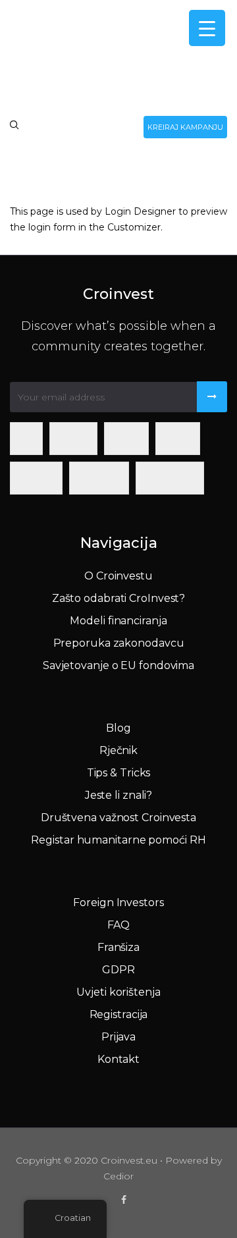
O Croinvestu (118, 576)
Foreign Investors (118, 902)
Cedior (118, 1176)
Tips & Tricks (119, 773)
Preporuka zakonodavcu (118, 643)
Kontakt (118, 1059)
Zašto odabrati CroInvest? (119, 598)
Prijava (118, 1037)
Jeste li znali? (119, 795)
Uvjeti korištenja (118, 992)
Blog (118, 728)
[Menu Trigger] (207, 28)
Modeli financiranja (118, 620)
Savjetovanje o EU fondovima (118, 665)
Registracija (119, 1014)
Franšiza (118, 947)
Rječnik (118, 750)
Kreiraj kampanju (185, 127)
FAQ (118, 925)
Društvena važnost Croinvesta (118, 817)
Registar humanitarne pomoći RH (118, 840)
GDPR (118, 969)
